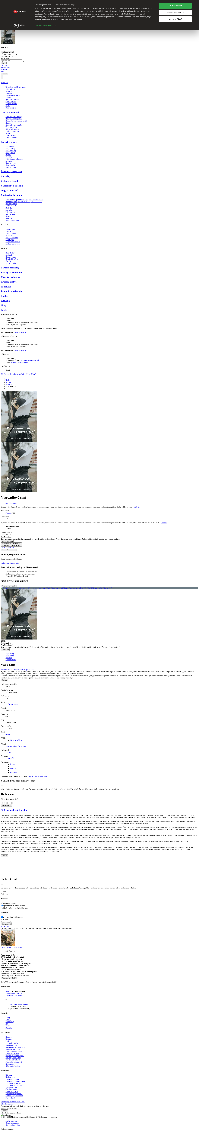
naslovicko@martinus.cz (19, 1004)
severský (24, 746)
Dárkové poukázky (10, 267)
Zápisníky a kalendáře (11, 291)
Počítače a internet (12, 131)
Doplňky (4, 74)
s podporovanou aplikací (30, 360)
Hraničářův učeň (12, 259)
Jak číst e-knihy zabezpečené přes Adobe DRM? (18, 374)
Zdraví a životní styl (13, 129)
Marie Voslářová (16, 740)
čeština (8, 734)
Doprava (9, 1039)
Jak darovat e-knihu (13, 1049)
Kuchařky (6, 176)
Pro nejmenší (10, 146)
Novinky (9, 210)
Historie (8, 123)
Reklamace (10, 1064)
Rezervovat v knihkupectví (11, 544)
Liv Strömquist (11, 503)
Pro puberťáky (11, 151)
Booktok (9, 218)
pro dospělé (10, 758)
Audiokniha (7, 922)
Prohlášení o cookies (13, 1083)
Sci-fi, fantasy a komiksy (14, 159)
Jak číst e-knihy (11, 1045)
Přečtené (4, 69)
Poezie (8, 106)
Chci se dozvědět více (44, 26)
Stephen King (11, 229)
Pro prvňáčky (10, 149)
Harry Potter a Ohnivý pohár (11, 947)
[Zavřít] (2, 884)
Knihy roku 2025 (12, 206)
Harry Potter (10, 253)
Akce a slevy (10, 214)
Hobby (8, 133)
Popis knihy (10, 653)
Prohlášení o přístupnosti (14, 1085)
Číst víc (136, 507)
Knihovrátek (10, 1077)
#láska (11, 670)
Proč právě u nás (12, 1043)
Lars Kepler (10, 240)
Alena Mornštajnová (13, 242)
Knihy (4, 63)
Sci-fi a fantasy (11, 89)
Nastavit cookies (12, 1121)
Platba (8, 1041)
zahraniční (16, 746)
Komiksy (9, 91)
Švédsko (9, 746)
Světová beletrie (11, 104)
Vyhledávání (5, 58)
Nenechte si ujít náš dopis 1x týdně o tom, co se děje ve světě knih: (25, 1106)
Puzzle (4, 310)
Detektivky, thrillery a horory (16, 87)
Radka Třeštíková (12, 238)
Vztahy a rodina (11, 127)
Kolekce (9, 216)
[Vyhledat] (24, 61)
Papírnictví (6, 286)
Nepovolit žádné (175, 19)
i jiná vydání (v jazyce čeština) (14, 906)
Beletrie (4, 82)
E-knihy (4, 65)
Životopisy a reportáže (14, 125)
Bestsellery (9, 208)
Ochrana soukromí (12, 1123)
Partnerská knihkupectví (14, 995)
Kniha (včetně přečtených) (12, 917)
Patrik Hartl (10, 231)
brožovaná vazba (12, 704)
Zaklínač (9, 255)
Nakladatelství (11, 660)
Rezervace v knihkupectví (15, 1056)
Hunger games (11, 257)
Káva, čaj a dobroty (10, 277)
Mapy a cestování (9, 190)
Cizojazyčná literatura (11, 195)
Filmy (3, 305)
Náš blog (9, 1075)
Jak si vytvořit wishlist (14, 1052)
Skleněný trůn (11, 263)
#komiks (16, 670)
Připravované (10, 212)
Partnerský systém (12, 1079)
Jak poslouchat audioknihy (15, 1047)
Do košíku (5, 649)
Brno (7, 991)
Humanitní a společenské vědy (17, 121)
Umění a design (11, 135)
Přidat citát (5, 926)
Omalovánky (10, 165)
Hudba (4, 296)
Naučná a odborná (10, 112)
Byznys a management (14, 119)
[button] (99, 536)
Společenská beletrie (13, 95)
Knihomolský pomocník (10, 563)
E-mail (3, 892)
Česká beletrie (11, 102)
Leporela (9, 161)
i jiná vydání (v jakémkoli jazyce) (15, 908)
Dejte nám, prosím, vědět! (38, 776)
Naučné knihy (11, 163)
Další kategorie (11, 108)
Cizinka (8, 261)
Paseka (8, 513)
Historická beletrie (12, 100)
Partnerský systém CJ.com (15, 1081)
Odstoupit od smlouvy (14, 1066)
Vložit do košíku (7, 541)
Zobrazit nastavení (173, 12)
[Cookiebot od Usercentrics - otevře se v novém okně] (19, 26)
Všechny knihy (11, 204)
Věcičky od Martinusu (11, 272)
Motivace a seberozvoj (14, 117)
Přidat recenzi (6, 805)
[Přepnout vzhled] (2, 77)
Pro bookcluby (11, 1098)
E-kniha (6, 920)
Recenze (9, 658)
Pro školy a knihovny (13, 1058)
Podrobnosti (10, 656)
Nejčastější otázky (12, 1054)
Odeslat (4, 1111)
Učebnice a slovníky (10, 181)
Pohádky (9, 157)
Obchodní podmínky (13, 1125)
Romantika (9, 93)
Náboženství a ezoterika (12, 186)
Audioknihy (5, 67)
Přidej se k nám (11, 1087)
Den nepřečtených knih (14, 1094)
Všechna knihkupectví (14, 993)
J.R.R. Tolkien (11, 233)
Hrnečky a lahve (8, 282)
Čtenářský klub (11, 1090)
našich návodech (20, 332)
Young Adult (10, 153)
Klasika (8, 97)
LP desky (5, 300)
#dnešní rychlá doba (27, 670)
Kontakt (8, 1037)
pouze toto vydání (9, 903)
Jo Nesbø (9, 236)
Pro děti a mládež (9, 142)
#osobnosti (5, 670)
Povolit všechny (175, 6)
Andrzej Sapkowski (13, 244)
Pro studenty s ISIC (13, 1060)
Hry (2, 72)
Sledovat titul (6, 924)
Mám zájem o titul (12, 220)
